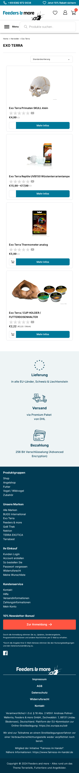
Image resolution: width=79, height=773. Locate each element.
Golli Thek (9, 526)
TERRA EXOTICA (13, 534)
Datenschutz (40, 692)
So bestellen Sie (12, 562)
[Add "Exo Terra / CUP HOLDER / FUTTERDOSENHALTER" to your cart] (12, 334)
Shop (6, 478)
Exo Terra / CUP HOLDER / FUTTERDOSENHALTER (25, 314)
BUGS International (14, 514)
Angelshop (9, 482)
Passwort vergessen (15, 566)
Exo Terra (9, 518)
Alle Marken (10, 509)
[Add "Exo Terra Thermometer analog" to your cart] (12, 262)
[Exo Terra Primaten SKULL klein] (39, 86)
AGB (39, 685)
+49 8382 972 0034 (19, 2)
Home (5, 39)
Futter (6, 486)
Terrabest (9, 539)
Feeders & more (12, 522)
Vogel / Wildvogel (13, 490)
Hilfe (5, 594)
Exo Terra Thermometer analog (28, 244)
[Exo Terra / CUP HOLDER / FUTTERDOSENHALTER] (39, 291)
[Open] (73, 12)
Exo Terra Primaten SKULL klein (28, 108)
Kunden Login (11, 554)
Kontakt (7, 589)
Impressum (39, 679)
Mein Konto (9, 606)
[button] (55, 13)
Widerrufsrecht (12, 570)
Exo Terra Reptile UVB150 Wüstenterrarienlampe (39, 176)
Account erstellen (13, 558)
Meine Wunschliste (14, 574)
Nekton (7, 530)
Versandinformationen (16, 598)
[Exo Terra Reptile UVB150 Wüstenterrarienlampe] (39, 155)
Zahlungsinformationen (16, 602)
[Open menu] (6, 27)
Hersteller (15, 39)
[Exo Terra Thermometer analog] (39, 223)
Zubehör (8, 494)
